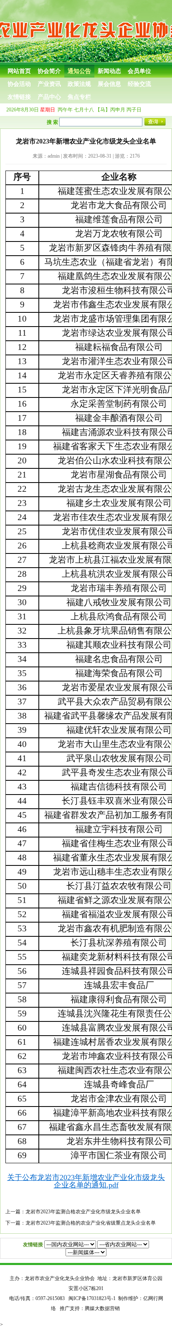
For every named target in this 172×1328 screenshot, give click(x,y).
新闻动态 (109, 71)
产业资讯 (49, 84)
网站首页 (19, 71)
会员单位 (139, 71)
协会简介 (49, 71)
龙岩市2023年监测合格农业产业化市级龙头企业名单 (83, 1212)
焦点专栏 (79, 97)
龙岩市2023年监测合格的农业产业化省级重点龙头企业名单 (90, 1223)
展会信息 (109, 84)
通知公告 (79, 71)
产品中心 (49, 97)
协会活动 (19, 84)
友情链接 (19, 97)
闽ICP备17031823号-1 (92, 1298)
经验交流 (139, 84)
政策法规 (79, 84)
